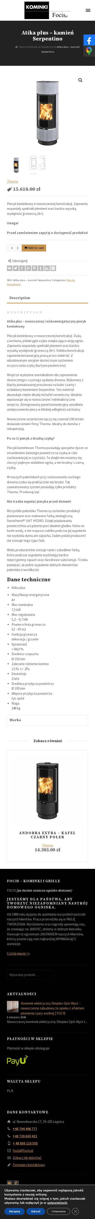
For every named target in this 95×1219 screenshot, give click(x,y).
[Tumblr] (41, 268)
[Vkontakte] (53, 268)
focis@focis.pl (23, 1150)
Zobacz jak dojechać (27, 1158)
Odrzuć (36, 1211)
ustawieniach (57, 1203)
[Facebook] (22, 268)
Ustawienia (58, 1211)
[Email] (9, 268)
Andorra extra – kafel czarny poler (47, 835)
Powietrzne (14, 284)
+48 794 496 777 (25, 1129)
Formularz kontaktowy (29, 1165)
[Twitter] (16, 268)
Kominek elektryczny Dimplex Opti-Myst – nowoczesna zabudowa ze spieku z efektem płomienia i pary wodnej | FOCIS (52, 1008)
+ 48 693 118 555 (25, 1143)
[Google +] (28, 268)
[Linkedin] (47, 268)
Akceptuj (14, 1211)
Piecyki (70, 280)
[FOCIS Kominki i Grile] (47, 10)
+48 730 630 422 (25, 1136)
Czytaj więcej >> (18, 953)
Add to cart (36, 248)
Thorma (12, 181)
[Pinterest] (34, 268)
